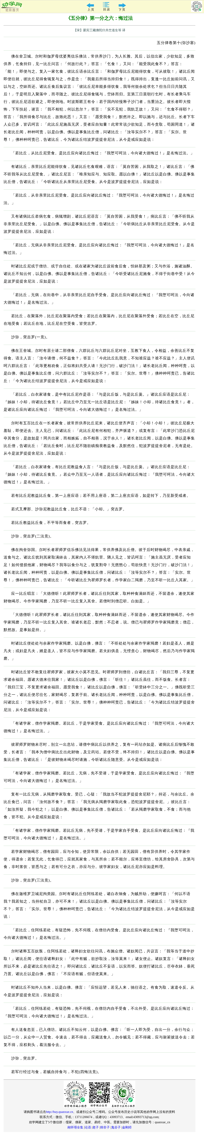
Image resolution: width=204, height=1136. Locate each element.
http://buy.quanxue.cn (59, 1111)
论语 (88, 1127)
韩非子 (105, 1127)
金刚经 (127, 1127)
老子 (95, 1127)
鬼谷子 (116, 1127)
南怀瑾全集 (75, 1127)
